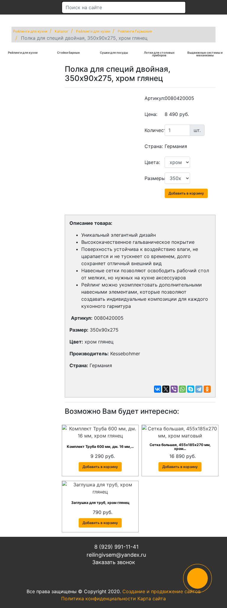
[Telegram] (198, 389)
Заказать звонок (113, 562)
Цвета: (152, 162)
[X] (165, 389)
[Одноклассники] (207, 389)
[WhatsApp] (182, 389)
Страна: (152, 146)
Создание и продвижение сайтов (161, 591)
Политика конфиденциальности (98, 598)
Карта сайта (151, 598)
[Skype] (190, 389)
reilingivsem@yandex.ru (115, 555)
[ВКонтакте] (157, 389)
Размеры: (152, 178)
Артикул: (152, 98)
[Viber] (174, 389)
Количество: (152, 130)
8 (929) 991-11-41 (116, 547)
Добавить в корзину (186, 193)
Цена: (151, 114)
